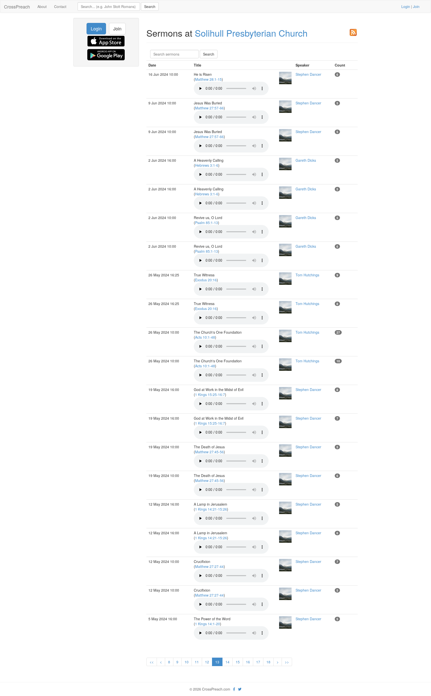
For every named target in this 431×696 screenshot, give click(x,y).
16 (248, 661)
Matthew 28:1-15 (208, 79)
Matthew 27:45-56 (209, 451)
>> (287, 661)
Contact (60, 6)
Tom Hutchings (307, 274)
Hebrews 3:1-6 (206, 165)
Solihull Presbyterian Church (251, 32)
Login (405, 6)
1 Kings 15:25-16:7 (210, 394)
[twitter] (239, 689)
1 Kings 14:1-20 (207, 623)
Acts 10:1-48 (205, 337)
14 (227, 661)
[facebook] (234, 689)
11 (197, 661)
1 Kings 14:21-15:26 (211, 509)
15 (238, 661)
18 (268, 661)
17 (258, 661)
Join (416, 6)
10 (187, 661)
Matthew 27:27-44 (209, 566)
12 (207, 661)
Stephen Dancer (308, 74)
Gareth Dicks (306, 160)
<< (152, 661)
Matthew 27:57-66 (209, 107)
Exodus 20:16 (206, 279)
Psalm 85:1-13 (206, 222)
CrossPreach (17, 6)
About (42, 6)
